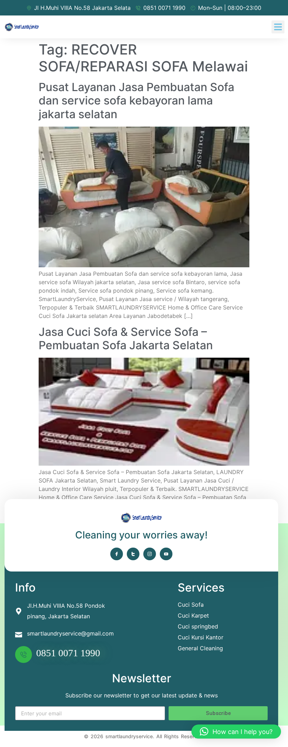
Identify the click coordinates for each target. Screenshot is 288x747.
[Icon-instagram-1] (149, 554)
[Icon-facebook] (116, 554)
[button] (278, 27)
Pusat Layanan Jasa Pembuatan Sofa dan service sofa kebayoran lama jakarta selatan (136, 100)
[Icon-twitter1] (133, 554)
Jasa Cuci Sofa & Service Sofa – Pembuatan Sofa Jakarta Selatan (126, 338)
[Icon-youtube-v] (166, 554)
